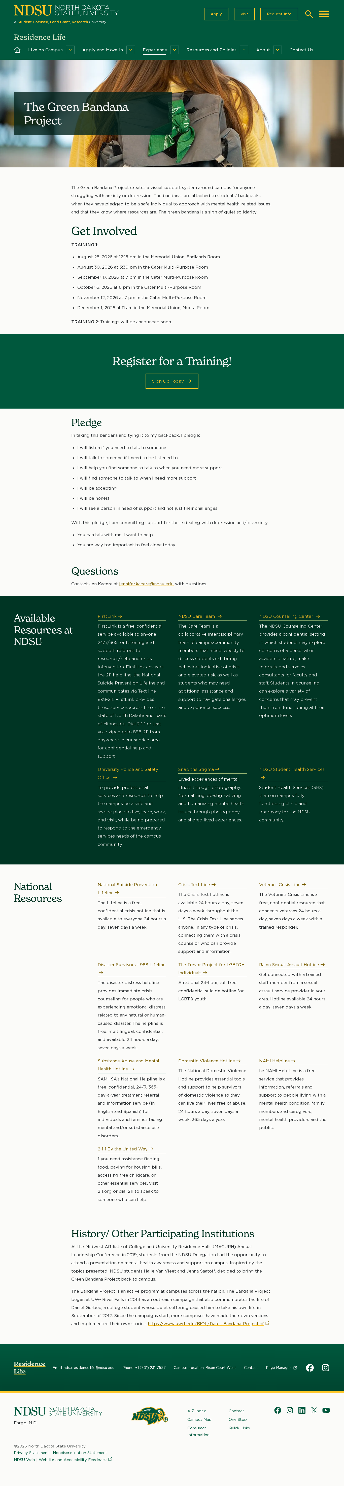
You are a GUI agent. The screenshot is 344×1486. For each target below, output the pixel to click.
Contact (251, 1368)
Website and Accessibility (73, 1460)
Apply (216, 14)
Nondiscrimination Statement (80, 1453)
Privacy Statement (31, 1453)
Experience (155, 49)
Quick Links (239, 1428)
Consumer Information (198, 1431)
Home (17, 49)
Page (279, 1368)
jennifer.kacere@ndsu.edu (146, 583)
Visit (244, 14)
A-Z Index (196, 1411)
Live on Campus (45, 49)
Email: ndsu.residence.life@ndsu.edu (83, 1368)
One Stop (238, 1419)
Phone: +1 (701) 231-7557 (144, 1368)
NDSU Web (24, 1460)
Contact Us (302, 49)
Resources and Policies (211, 49)
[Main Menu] (324, 14)
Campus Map (199, 1419)
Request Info (279, 14)
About (263, 49)
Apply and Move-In (102, 49)
